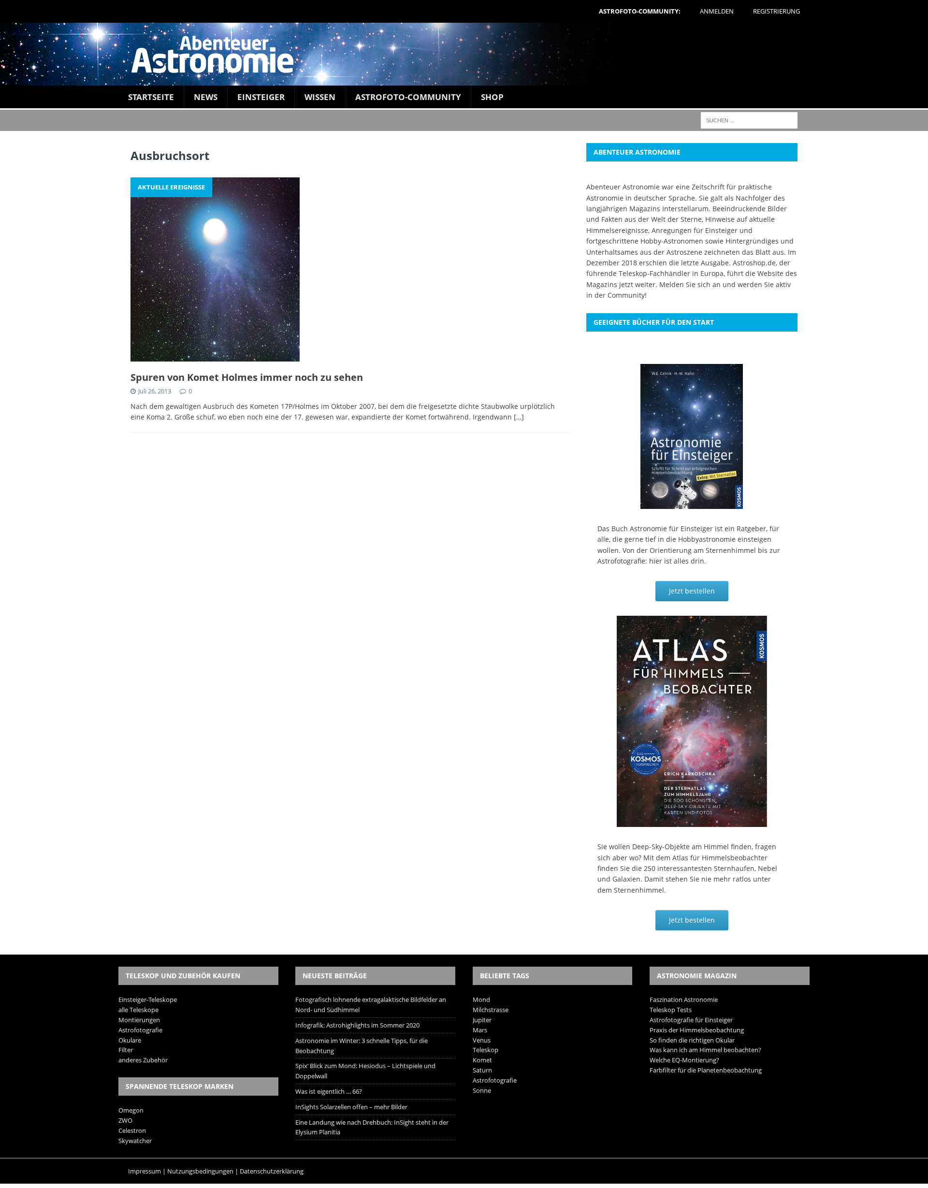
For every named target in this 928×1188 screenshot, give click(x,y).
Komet (482, 1060)
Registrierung (776, 11)
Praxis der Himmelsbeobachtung (697, 1030)
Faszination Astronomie (684, 999)
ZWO (125, 1120)
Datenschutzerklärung (272, 1171)
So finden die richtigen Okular (692, 1040)
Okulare (129, 1040)
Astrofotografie (140, 1030)
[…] (519, 416)
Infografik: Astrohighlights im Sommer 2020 (357, 1025)
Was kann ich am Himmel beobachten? (705, 1049)
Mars (480, 1030)
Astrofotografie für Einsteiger (691, 1019)
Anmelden (717, 11)
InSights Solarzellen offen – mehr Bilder (351, 1106)
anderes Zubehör (143, 1060)
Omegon (131, 1110)
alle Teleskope (138, 1009)
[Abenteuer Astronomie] (464, 54)
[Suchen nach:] (749, 119)
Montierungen (139, 1019)
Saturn (482, 1070)
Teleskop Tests (671, 1009)
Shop (492, 96)
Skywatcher (135, 1140)
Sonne (482, 1090)
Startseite (151, 96)
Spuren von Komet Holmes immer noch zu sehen (246, 377)
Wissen (319, 96)
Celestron (132, 1130)
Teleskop (485, 1049)
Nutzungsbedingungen (200, 1171)
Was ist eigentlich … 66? (328, 1091)
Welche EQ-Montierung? (684, 1060)
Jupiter (482, 1019)
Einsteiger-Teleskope (147, 999)
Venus (482, 1040)
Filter (125, 1049)
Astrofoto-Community (408, 96)
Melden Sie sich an (690, 284)
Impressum (144, 1171)
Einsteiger (261, 96)
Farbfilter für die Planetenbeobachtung (706, 1070)
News (206, 96)
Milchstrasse (490, 1009)
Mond (481, 999)
